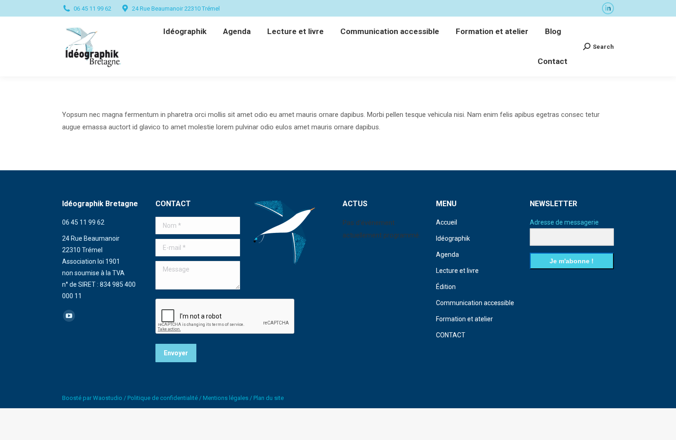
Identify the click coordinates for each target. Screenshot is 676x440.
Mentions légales (225, 397)
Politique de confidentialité (162, 397)
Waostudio (107, 397)
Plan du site (268, 397)
